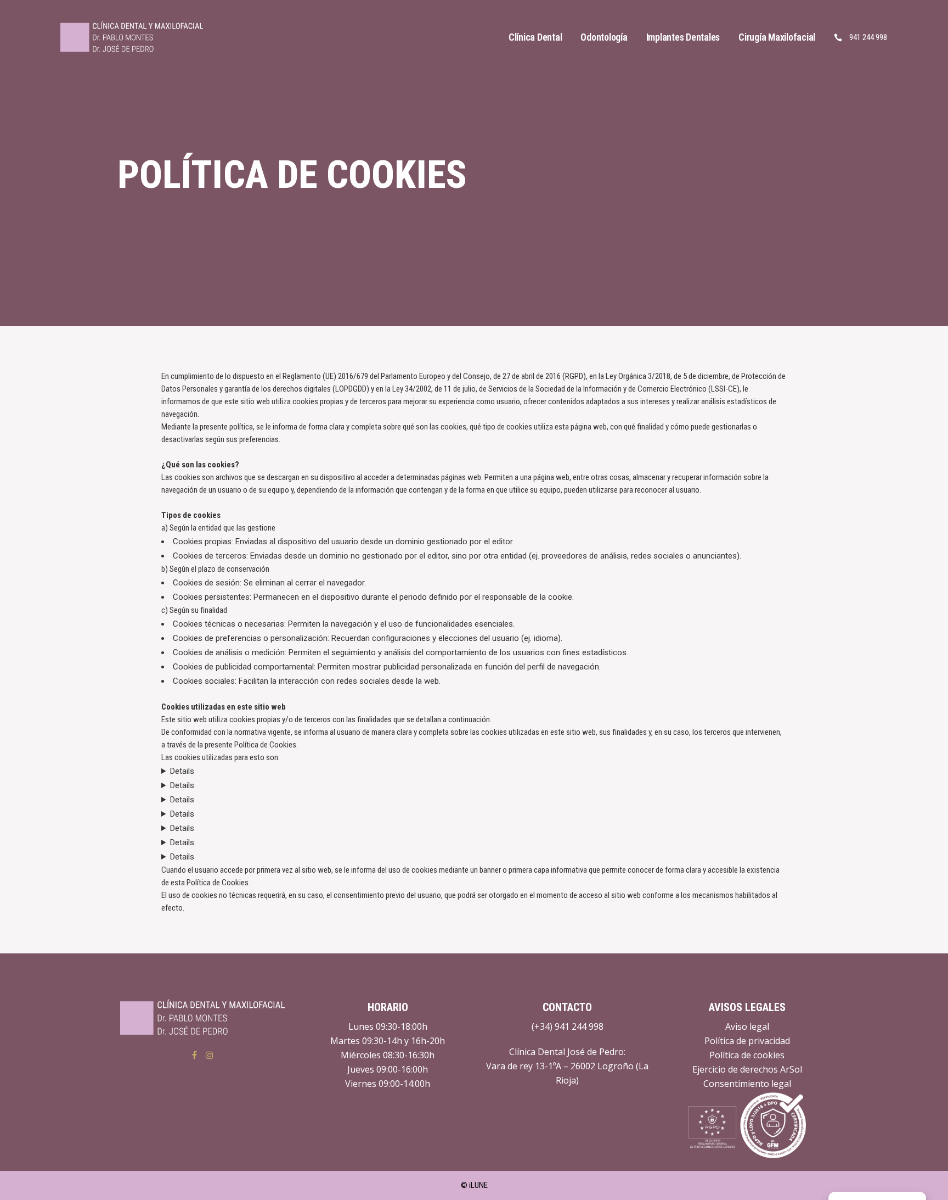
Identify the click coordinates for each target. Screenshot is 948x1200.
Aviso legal (747, 1026)
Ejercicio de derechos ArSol (747, 1069)
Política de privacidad (747, 1041)
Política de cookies (747, 1055)
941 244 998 (868, 37)
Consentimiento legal (747, 1084)
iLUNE (478, 1185)
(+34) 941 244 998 (567, 1026)
